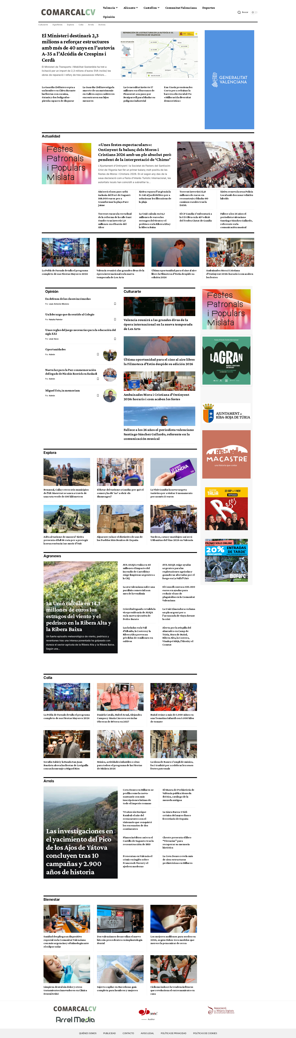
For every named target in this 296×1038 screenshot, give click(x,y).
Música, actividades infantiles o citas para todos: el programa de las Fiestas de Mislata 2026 (119, 765)
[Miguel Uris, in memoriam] (110, 395)
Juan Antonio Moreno (59, 304)
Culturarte (43, 24)
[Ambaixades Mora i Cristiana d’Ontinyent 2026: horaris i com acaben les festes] (230, 252)
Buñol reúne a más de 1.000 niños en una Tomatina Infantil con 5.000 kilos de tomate (172, 718)
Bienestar (52, 899)
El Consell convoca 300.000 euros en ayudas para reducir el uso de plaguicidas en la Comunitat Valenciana (178, 593)
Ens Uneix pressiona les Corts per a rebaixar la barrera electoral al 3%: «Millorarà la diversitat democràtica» (178, 94)
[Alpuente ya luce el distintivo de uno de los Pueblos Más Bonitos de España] (120, 519)
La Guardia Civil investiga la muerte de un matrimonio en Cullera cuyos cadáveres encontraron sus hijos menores (99, 94)
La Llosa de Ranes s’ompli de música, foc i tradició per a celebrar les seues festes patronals (171, 765)
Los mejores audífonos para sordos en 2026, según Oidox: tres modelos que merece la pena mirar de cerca (172, 940)
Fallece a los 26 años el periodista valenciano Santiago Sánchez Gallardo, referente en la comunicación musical (236, 220)
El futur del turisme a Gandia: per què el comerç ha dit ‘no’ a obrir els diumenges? (120, 493)
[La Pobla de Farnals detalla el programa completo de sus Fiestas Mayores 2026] (66, 252)
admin (52, 354)
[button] (242, 12)
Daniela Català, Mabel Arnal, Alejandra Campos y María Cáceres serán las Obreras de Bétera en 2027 (119, 718)
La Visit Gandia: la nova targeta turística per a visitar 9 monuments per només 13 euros (171, 493)
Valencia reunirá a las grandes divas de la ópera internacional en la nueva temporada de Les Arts (120, 274)
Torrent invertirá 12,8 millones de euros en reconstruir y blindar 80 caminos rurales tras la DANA (194, 198)
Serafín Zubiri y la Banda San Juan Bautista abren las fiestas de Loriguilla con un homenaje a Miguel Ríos (66, 765)
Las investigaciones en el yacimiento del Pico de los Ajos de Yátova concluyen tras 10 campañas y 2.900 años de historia (79, 851)
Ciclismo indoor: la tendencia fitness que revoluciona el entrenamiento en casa (172, 990)
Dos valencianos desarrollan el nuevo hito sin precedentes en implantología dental (119, 940)
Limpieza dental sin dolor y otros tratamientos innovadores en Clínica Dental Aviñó (65, 990)
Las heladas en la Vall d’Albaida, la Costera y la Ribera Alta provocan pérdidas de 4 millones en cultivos (138, 634)
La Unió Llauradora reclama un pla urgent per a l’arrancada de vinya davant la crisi (178, 613)
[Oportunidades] (110, 354)
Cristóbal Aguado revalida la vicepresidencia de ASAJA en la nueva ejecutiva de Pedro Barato (139, 613)
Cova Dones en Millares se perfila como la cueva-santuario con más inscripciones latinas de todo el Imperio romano (138, 796)
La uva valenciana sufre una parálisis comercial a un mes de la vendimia (139, 590)
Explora (70, 24)
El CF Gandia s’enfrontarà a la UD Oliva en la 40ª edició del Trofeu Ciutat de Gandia (196, 217)
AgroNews (57, 24)
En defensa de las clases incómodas (67, 298)
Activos (101, 24)
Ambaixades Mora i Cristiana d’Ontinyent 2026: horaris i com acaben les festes (229, 274)
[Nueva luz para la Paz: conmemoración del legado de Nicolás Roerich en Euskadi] (110, 375)
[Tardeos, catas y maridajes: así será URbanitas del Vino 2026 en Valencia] (173, 519)
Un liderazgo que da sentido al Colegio (69, 314)
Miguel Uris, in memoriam (62, 390)
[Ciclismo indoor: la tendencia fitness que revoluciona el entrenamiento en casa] (173, 969)
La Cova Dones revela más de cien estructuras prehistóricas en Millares (178, 859)
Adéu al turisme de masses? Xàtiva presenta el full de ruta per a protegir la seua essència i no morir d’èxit (66, 540)
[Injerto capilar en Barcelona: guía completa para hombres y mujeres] (120, 969)
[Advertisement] (104, 117)
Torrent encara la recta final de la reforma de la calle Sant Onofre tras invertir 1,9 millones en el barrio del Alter (115, 220)
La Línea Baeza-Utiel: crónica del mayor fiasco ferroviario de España (177, 815)
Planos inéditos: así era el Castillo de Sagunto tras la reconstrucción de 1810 (138, 841)
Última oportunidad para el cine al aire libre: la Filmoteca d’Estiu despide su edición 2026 (173, 274)
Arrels (91, 24)
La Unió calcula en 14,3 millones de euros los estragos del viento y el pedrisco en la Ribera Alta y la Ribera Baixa (155, 220)
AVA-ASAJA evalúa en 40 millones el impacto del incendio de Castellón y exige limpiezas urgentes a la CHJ (139, 571)
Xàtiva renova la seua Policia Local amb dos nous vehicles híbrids (236, 195)
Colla (81, 24)
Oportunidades (55, 349)
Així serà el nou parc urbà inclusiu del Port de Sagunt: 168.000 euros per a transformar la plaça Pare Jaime (114, 198)
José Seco (54, 339)
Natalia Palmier (56, 319)
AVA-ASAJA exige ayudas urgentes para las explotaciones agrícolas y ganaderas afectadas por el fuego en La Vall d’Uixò (178, 571)
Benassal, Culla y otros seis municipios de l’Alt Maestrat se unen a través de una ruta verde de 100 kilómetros (66, 493)
